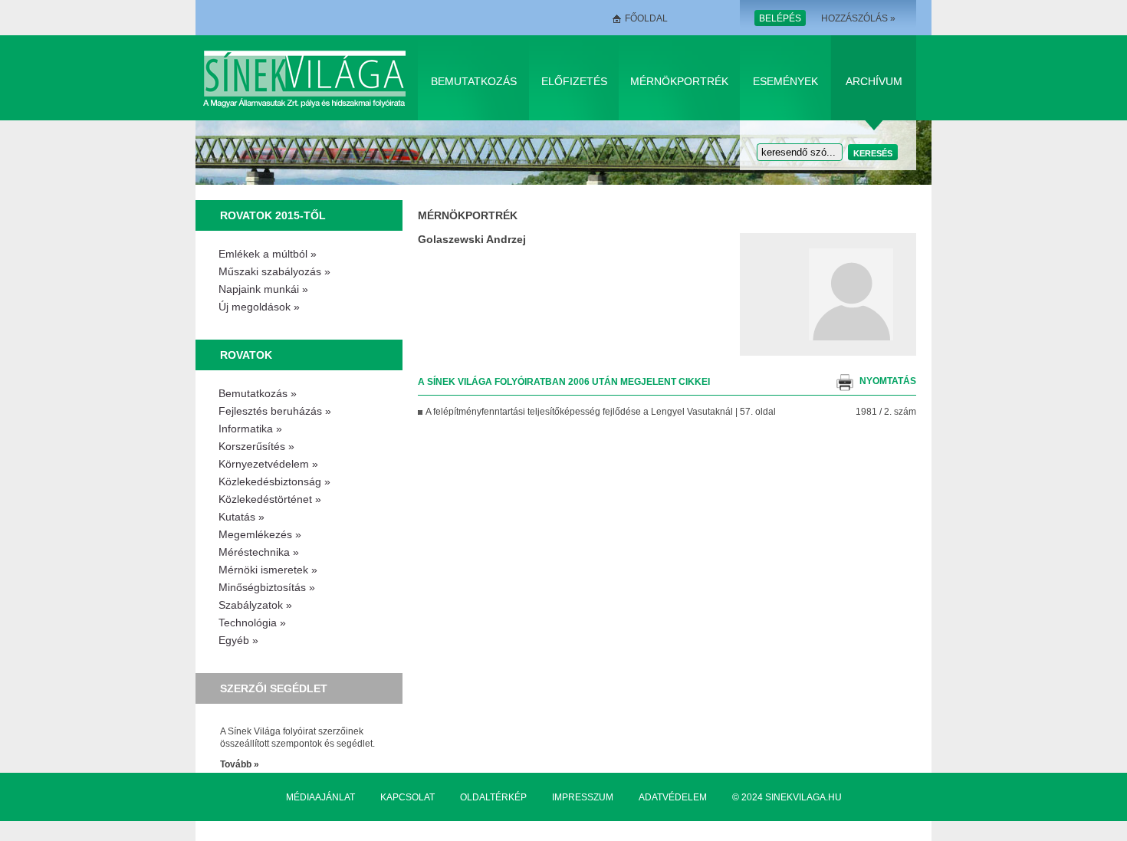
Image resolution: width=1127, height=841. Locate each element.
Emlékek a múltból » (268, 254)
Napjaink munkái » (263, 289)
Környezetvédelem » (268, 464)
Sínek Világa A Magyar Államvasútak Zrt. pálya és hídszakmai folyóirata (307, 77)
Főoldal (646, 18)
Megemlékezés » (260, 534)
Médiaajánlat (320, 797)
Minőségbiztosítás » (267, 587)
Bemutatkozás (474, 81)
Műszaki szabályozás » (274, 271)
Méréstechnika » (259, 552)
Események (785, 81)
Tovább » (239, 764)
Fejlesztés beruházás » (275, 411)
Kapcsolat (407, 797)
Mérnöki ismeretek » (268, 569)
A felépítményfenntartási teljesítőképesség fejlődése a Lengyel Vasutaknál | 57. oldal (601, 411)
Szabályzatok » (255, 605)
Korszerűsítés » (256, 446)
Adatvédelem (673, 797)
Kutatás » (241, 517)
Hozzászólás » (858, 18)
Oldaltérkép (493, 797)
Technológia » (252, 622)
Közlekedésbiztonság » (274, 481)
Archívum (874, 81)
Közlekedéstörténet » (270, 499)
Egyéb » (238, 640)
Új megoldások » (259, 307)
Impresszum (582, 797)
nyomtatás (887, 381)
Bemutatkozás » (258, 393)
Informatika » (250, 428)
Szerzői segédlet (273, 688)
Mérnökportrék (679, 81)
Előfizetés (574, 81)
